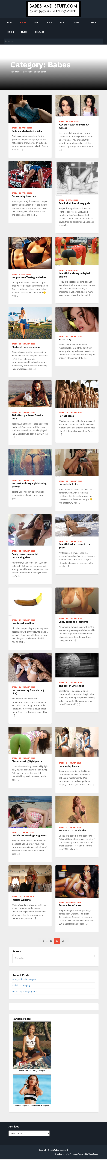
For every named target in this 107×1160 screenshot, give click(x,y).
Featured (93, 22)
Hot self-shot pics (68, 484)
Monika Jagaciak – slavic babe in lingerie (32, 1106)
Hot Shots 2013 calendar (72, 830)
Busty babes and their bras (73, 621)
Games (77, 22)
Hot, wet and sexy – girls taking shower (29, 485)
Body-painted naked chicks (27, 131)
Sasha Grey (65, 339)
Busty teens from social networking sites (25, 556)
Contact (39, 32)
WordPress (93, 1154)
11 (51, 941)
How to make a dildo (23, 623)
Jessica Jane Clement (71, 905)
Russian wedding (21, 899)
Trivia (48, 22)
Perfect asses (66, 415)
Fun (36, 22)
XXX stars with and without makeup (74, 126)
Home (10, 22)
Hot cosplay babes (69, 766)
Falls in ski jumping (21, 985)
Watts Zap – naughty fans (24, 991)
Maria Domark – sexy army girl (32, 1071)
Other (10, 32)
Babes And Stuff (61, 1150)
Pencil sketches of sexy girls (74, 203)
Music (24, 32)
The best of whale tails (71, 685)
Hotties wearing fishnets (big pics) (28, 692)
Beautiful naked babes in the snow (74, 546)
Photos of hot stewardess (26, 347)
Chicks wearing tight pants (27, 761)
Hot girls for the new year (24, 979)
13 (63, 941)
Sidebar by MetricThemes (66, 1154)
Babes (23, 22)
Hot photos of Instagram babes (29, 277)
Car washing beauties (24, 196)
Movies (63, 22)
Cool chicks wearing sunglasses (29, 835)
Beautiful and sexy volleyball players (74, 275)
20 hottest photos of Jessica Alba (27, 417)
